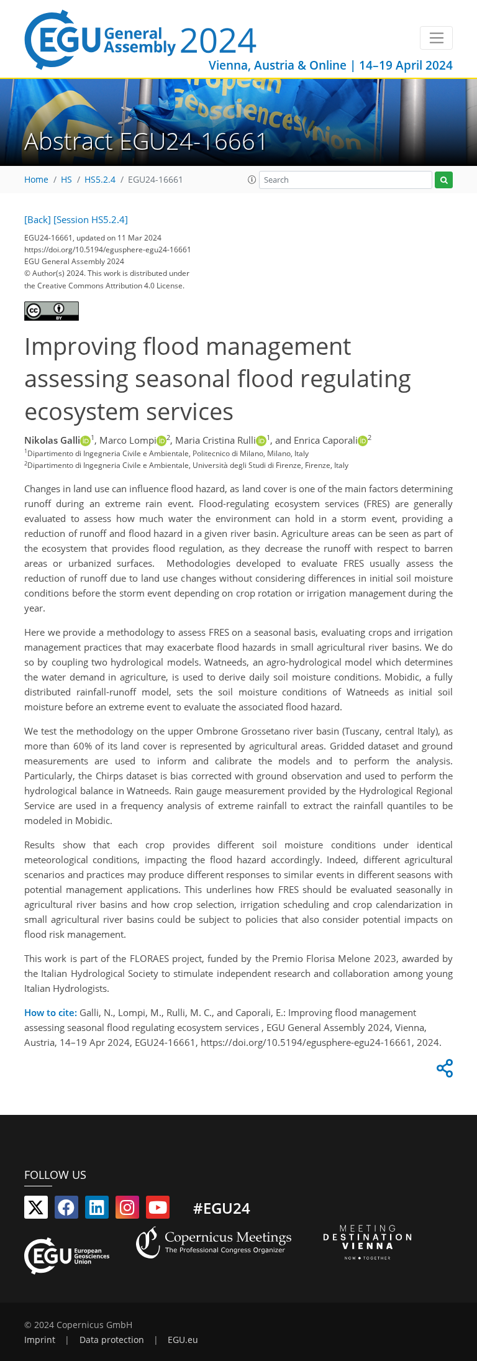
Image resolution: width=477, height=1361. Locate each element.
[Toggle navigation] (436, 38)
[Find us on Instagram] (127, 1210)
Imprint (39, 1339)
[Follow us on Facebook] (66, 1210)
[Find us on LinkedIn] (97, 1210)
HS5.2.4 (100, 179)
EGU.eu (183, 1339)
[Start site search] (444, 180)
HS (66, 179)
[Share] (442, 1071)
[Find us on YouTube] (158, 1210)
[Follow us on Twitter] (36, 1210)
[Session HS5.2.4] (90, 219)
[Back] (37, 219)
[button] (252, 179)
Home (36, 179)
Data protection (112, 1339)
